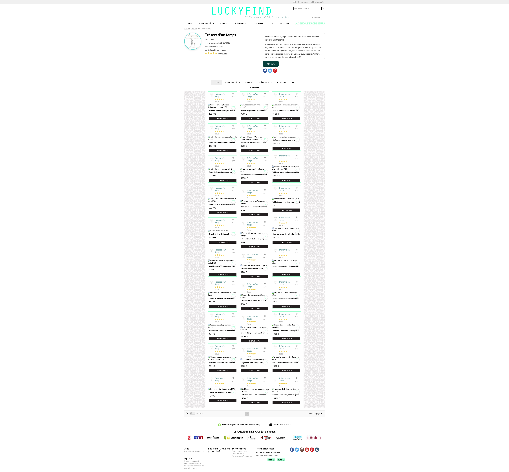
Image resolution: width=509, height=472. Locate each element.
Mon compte (302, 2)
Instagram (302, 449)
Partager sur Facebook (265, 70)
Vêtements (241, 23)
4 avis (224, 53)
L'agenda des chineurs (310, 23)
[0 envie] (233, 107)
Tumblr (317, 449)
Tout (216, 82)
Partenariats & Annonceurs (242, 456)
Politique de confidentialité (194, 466)
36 (261, 414)
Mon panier (320, 2)
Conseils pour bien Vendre (194, 451)
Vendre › (316, 17)
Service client (239, 448)
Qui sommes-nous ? (191, 461)
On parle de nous (190, 468)
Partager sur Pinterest (275, 70)
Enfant (224, 23)
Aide (186, 448)
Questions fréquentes (240, 451)
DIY (271, 23)
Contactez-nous (238, 454)
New (190, 23)
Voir (187, 413)
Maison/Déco (206, 23)
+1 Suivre (271, 64)
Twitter (297, 449)
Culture (258, 23)
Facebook (292, 449)
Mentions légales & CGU (193, 463)
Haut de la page (314, 414)
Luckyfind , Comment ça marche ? (219, 450)
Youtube (307, 449)
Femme (271, 460)
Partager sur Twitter (270, 70)
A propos (189, 458)
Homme (281, 460)
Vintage (284, 23)
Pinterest (312, 449)
